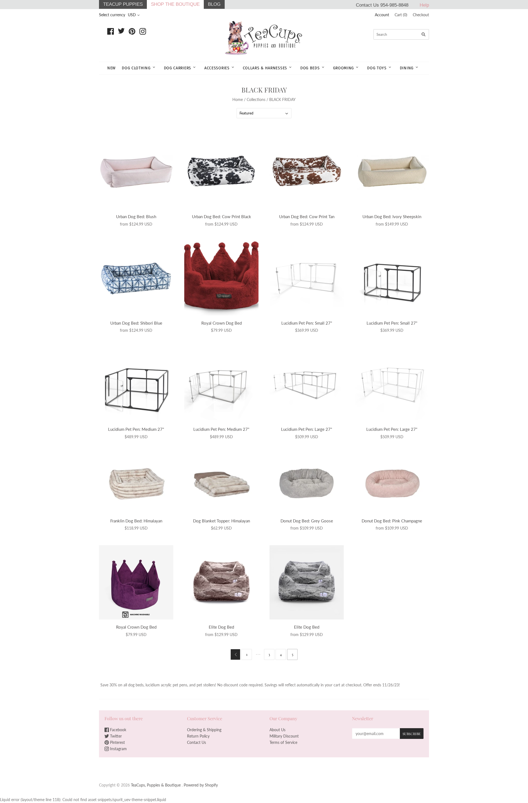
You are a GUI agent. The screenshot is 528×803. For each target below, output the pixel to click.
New (111, 68)
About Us (277, 729)
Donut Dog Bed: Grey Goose (306, 520)
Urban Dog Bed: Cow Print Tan (306, 216)
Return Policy (198, 736)
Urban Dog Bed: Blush (136, 216)
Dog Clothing (136, 68)
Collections (256, 99)
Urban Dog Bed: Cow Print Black (221, 216)
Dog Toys (377, 68)
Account (382, 14)
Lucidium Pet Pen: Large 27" (306, 429)
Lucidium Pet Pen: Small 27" (306, 322)
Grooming (343, 68)
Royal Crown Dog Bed (221, 322)
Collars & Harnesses (265, 68)
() (401, 14)
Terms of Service (283, 742)
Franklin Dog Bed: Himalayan (136, 520)
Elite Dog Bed (221, 626)
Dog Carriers (177, 68)
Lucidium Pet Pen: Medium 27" (136, 429)
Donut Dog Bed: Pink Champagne (392, 520)
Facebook (117, 729)
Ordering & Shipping (204, 729)
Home (237, 99)
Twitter (115, 736)
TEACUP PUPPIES (123, 4)
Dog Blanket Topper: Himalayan (221, 520)
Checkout (421, 14)
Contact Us (196, 742)
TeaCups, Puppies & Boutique (156, 785)
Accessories (217, 68)
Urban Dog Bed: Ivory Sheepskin (391, 216)
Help (424, 5)
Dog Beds (310, 68)
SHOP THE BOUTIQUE (175, 4)
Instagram (118, 748)
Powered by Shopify (201, 785)
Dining (407, 68)
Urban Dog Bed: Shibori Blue (136, 322)
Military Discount (284, 736)
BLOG (214, 4)
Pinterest (117, 742)
